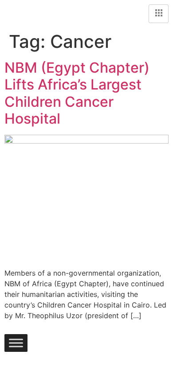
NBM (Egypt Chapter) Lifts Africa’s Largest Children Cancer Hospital (76, 93)
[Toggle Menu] (16, 343)
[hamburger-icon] (159, 13)
